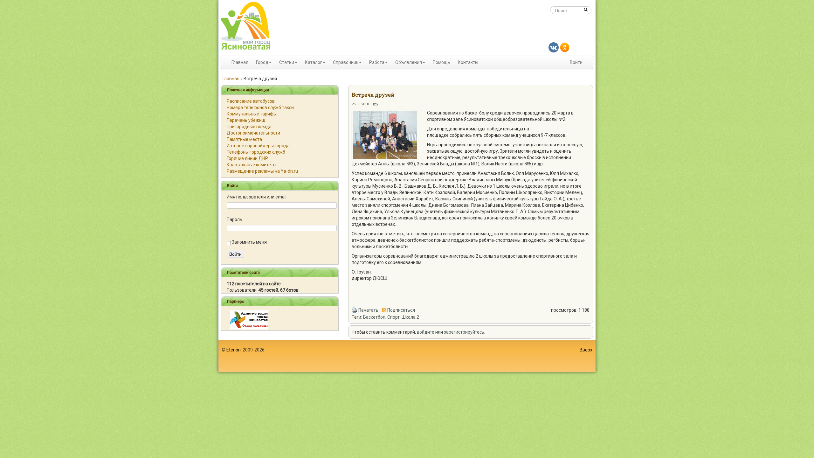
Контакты (468, 62)
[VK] (553, 47)
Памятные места (244, 139)
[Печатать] (354, 310)
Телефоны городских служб (256, 152)
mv (375, 104)
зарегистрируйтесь (464, 332)
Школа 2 (410, 317)
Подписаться (401, 310)
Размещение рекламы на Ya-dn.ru (262, 171)
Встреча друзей (373, 94)
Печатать (368, 310)
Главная (239, 62)
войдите (425, 332)
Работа (376, 62)
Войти (576, 62)
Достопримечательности (253, 132)
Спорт (393, 317)
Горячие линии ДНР (247, 158)
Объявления (408, 62)
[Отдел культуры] (249, 319)
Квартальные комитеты (251, 164)
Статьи (286, 62)
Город (262, 62)
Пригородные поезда (249, 126)
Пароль (234, 219)
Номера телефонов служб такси (260, 107)
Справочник (345, 62)
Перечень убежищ (246, 120)
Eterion (233, 349)
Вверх (586, 349)
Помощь (441, 62)
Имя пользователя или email (256, 196)
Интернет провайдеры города (258, 145)
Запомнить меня (249, 242)
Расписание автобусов (251, 101)
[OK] (565, 47)
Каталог (313, 62)
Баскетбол (374, 317)
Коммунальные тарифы (252, 113)
